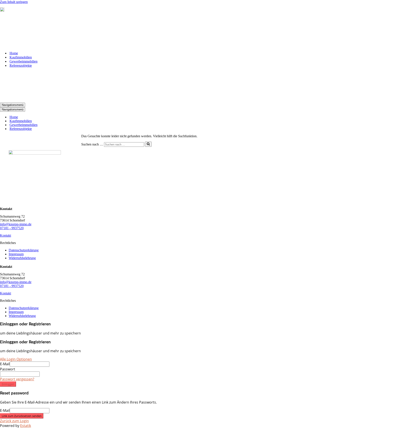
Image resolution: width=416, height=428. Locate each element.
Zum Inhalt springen (14, 2)
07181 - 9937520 (12, 228)
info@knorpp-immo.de (15, 224)
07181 (9, 10)
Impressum (16, 254)
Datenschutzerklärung (24, 250)
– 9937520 (22, 10)
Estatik (25, 425)
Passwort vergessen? (17, 379)
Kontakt (5, 235)
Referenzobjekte (21, 65)
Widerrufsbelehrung (22, 258)
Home (14, 53)
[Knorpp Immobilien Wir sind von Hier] (21, 45)
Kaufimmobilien (21, 57)
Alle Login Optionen (16, 359)
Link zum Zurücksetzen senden (22, 416)
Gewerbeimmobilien (23, 61)
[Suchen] (148, 144)
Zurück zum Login (14, 420)
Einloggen (8, 384)
